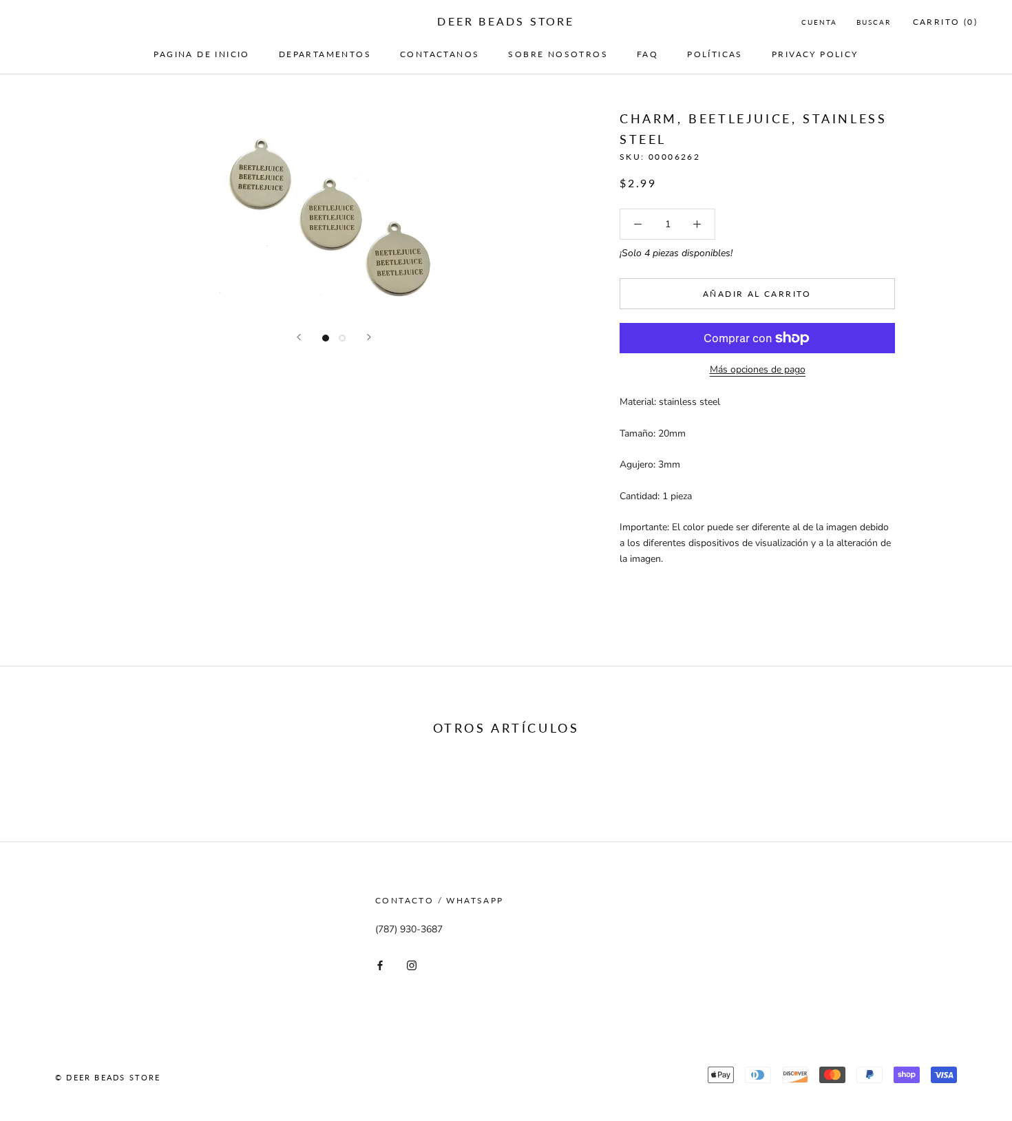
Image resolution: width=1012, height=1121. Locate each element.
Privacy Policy (815, 54)
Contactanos (439, 54)
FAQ (647, 54)
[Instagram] (412, 965)
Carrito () (945, 22)
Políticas (715, 54)
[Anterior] (299, 337)
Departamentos (325, 54)
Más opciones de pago (757, 369)
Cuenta (819, 22)
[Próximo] (369, 337)
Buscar (873, 22)
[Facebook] (380, 965)
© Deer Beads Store (108, 1077)
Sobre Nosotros (558, 54)
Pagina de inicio (201, 54)
